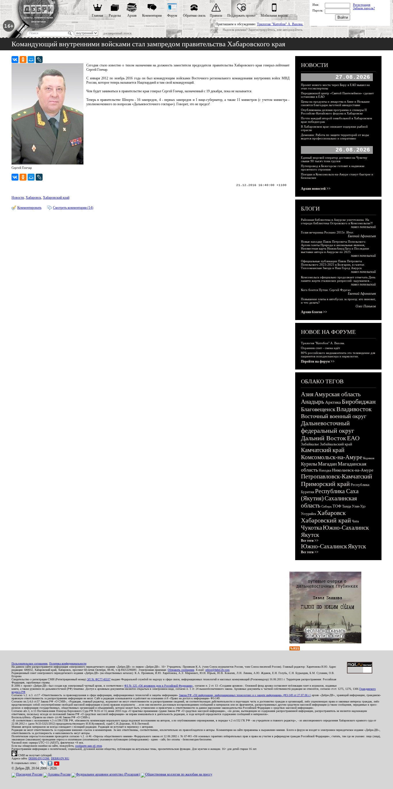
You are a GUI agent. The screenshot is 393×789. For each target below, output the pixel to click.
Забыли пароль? (364, 8)
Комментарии (152, 16)
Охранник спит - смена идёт (320, 348)
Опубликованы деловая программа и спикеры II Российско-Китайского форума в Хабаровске (334, 111)
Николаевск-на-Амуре (352, 470)
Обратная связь (194, 16)
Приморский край (325, 483)
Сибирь (326, 506)
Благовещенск (318, 409)
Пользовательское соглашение (29, 663)
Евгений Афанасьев (362, 236)
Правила (216, 16)
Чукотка (311, 527)
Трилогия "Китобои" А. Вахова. (280, 24)
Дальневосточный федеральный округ (327, 427)
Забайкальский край (336, 444)
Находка (325, 470)
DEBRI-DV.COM (38, 758)
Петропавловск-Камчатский (336, 476)
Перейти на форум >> (318, 361)
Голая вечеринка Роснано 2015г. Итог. (327, 232)
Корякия (368, 458)
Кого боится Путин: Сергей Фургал (325, 290)
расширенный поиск (117, 33)
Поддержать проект (241, 16)
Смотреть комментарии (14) (73, 208)
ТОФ (337, 506)
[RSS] (294, 649)
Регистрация (361, 4)
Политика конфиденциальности (67, 663)
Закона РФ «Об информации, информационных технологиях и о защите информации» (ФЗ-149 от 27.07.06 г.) (245, 695)
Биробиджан (359, 401)
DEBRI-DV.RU (60, 758)
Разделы (115, 16)
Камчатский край (322, 450)
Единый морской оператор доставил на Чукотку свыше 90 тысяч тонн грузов (334, 159)
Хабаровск (33, 198)
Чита (355, 521)
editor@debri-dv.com (217, 669)
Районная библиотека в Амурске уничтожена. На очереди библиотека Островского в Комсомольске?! (337, 221)
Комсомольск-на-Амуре (331, 457)
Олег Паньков (366, 306)
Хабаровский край (56, 198)
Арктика (333, 402)
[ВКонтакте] (15, 59)
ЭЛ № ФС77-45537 (98, 679)
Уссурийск (308, 514)
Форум (172, 16)
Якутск (310, 534)
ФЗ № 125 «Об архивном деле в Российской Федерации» (158, 685)
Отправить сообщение (181, 669)
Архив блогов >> (314, 312)
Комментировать (29, 208)
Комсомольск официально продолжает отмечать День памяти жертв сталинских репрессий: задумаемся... (338, 278)
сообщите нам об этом (88, 745)
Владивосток (354, 409)
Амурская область (337, 394)
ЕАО (353, 438)
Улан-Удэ (358, 506)
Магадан (327, 464)
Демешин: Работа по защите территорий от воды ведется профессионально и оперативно (335, 136)
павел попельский (363, 227)
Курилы (309, 464)
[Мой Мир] (31, 59)
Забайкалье (310, 444)
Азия (307, 394)
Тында (346, 506)
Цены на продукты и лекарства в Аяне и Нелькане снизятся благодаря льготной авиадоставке (335, 103)
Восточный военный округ (333, 416)
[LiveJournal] (39, 59)
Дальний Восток (323, 438)
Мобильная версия (274, 16)
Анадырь (312, 401)
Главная (97, 16)
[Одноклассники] (23, 59)
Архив (132, 16)
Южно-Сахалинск (346, 527)
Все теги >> (309, 541)
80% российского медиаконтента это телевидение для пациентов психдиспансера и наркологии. (338, 354)
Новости (18, 198)
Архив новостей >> (316, 189)
